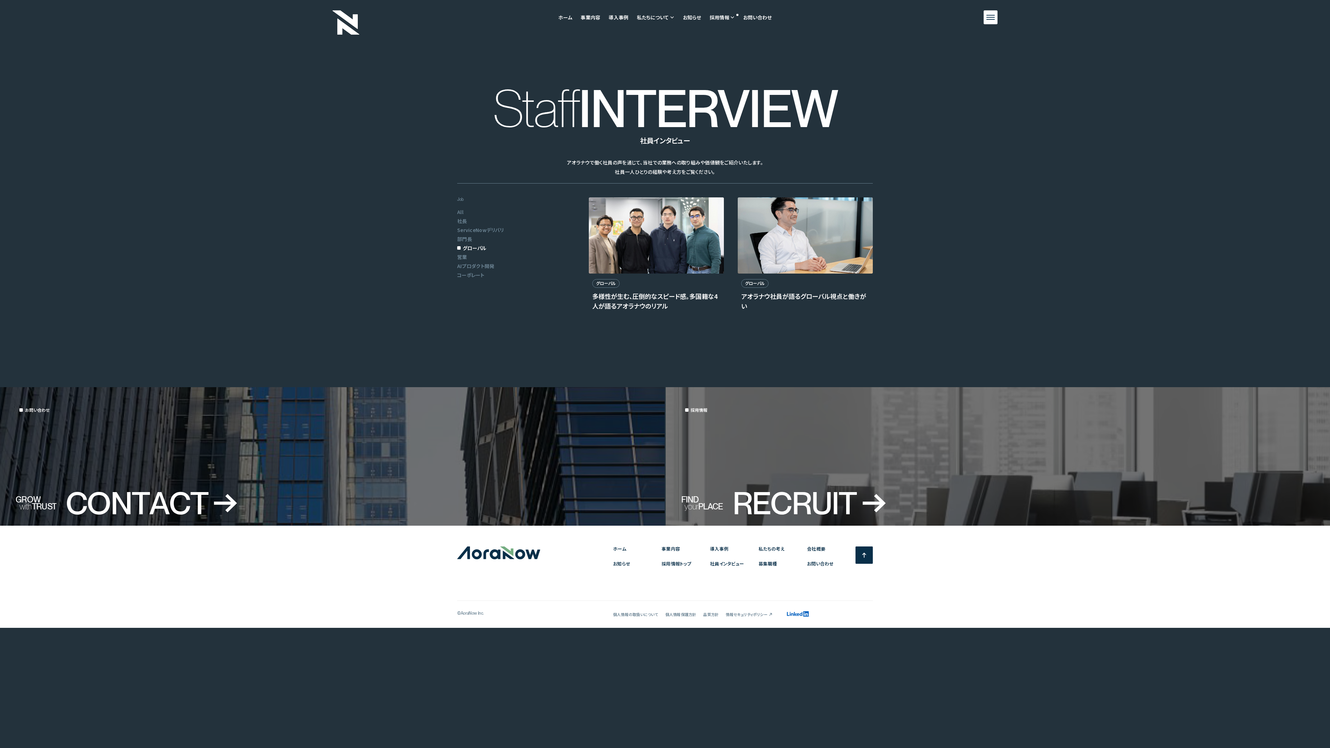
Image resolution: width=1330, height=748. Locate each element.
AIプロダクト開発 (476, 266)
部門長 (464, 239)
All (460, 212)
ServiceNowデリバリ (480, 230)
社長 (462, 221)
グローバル (474, 248)
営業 (462, 257)
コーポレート (471, 275)
